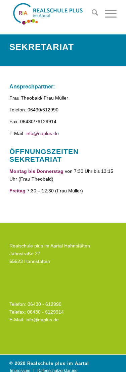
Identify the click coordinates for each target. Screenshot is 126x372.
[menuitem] (91, 13)
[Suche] (91, 13)
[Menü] (107, 13)
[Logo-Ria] (52, 13)
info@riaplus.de (42, 133)
